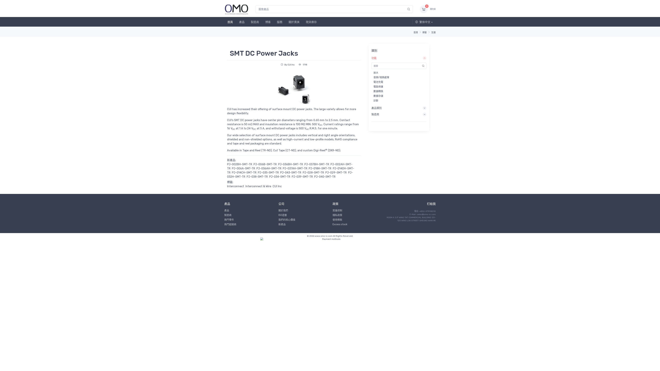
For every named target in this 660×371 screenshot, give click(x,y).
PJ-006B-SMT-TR (265, 164)
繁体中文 (424, 22)
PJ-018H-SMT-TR (320, 168)
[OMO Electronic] (236, 9)
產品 (242, 22)
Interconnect (235, 186)
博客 (268, 22)
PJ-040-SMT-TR (325, 176)
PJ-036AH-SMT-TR (268, 168)
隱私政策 (337, 215)
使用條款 (337, 219)
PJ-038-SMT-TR (257, 176)
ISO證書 (282, 215)
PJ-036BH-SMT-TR (290, 164)
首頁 (230, 22)
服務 (279, 22)
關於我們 (283, 210)
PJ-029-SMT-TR (336, 172)
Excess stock (340, 224)
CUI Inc (277, 186)
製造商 (255, 22)
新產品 (282, 224)
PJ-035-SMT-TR (268, 172)
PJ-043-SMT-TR (290, 172)
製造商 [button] (375, 114)
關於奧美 (294, 22)
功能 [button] (374, 58)
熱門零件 (229, 219)
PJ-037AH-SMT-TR (295, 168)
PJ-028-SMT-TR (313, 172)
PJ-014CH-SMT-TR (244, 172)
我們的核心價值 (286, 219)
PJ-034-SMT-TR (279, 176)
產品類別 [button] (376, 108)
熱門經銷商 (230, 224)
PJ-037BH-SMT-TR (316, 164)
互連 (433, 32)
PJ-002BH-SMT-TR (239, 164)
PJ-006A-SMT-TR (243, 168)
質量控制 (337, 210)
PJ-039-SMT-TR (302, 176)
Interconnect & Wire (258, 186)
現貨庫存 (311, 22)
